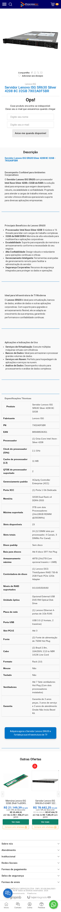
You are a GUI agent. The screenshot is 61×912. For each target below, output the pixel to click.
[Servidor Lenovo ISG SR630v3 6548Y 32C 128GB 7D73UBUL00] (45, 796)
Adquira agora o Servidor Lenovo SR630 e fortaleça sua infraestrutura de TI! (30, 733)
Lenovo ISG (30, 84)
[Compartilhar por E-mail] (41, 73)
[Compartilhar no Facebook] (32, 73)
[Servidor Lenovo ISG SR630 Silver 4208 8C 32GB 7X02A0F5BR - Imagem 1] (30, 39)
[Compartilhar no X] (38, 73)
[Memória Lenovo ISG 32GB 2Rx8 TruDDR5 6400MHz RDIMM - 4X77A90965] (16, 796)
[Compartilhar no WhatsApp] (35, 73)
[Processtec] (29, 4)
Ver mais (16, 822)
